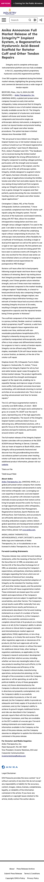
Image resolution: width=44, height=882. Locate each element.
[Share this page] (40, 20)
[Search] (29, 19)
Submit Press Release (13, 873)
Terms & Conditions (32, 873)
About (11, 869)
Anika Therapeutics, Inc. (24, 95)
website (5, 465)
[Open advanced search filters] (34, 19)
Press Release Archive (26, 869)
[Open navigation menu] (4, 20)
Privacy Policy (33, 878)
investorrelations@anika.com (14, 756)
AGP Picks (5, 3)
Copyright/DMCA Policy (15, 878)
